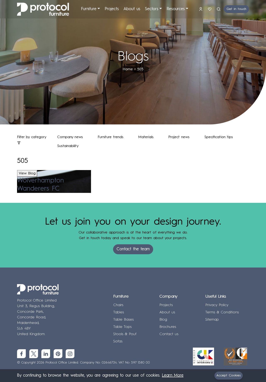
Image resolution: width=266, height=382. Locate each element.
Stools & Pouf (125, 334)
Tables (118, 312)
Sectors (151, 9)
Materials (146, 137)
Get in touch (236, 9)
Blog (163, 319)
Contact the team (133, 249)
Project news (179, 137)
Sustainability (68, 146)
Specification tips (218, 137)
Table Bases (123, 319)
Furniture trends (110, 137)
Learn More (172, 375)
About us (131, 9)
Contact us (168, 334)
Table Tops (122, 327)
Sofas (117, 341)
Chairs (118, 305)
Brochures (167, 327)
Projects (112, 9)
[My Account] (201, 9)
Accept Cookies (228, 375)
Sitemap (212, 319)
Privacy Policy (216, 305)
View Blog (27, 173)
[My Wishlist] (210, 9)
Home (128, 69)
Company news (70, 137)
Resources (176, 9)
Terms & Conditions (222, 312)
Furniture (88, 9)
